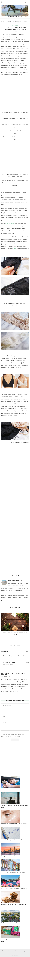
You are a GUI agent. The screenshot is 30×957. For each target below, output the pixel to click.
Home (2, 21)
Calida (14, 248)
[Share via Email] (18, 575)
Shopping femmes (17, 21)
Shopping (9, 21)
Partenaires (11, 951)
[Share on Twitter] (15, 575)
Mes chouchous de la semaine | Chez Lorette (13, 674)
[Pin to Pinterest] (16, 575)
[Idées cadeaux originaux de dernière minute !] (15, 622)
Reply (27, 651)
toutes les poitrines (10, 223)
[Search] (28, 2)
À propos (4, 951)
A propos (25, 951)
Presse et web (18, 951)
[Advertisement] (15, 92)
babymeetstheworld (15, 580)
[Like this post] (12, 575)
